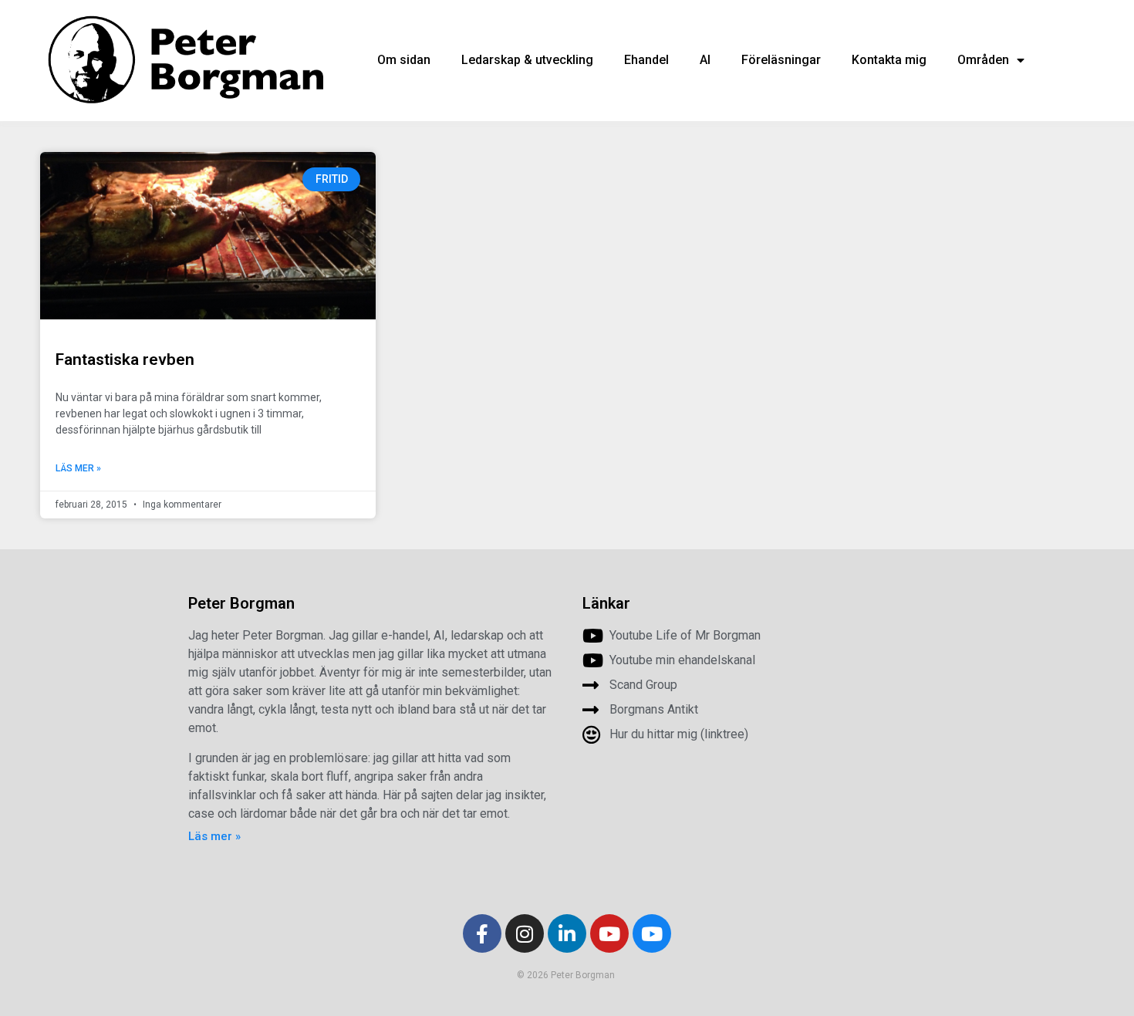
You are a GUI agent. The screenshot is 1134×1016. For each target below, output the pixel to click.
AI (705, 59)
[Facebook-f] (482, 933)
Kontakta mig (889, 59)
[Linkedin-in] (567, 933)
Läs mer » (78, 468)
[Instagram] (524, 933)
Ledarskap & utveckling (527, 59)
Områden (983, 59)
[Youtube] (609, 933)
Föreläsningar (781, 59)
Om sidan (403, 59)
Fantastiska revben (125, 359)
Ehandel (646, 59)
